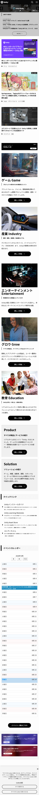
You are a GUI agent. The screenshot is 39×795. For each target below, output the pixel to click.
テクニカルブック (12, 66)
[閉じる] (38, 769)
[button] (17, 10)
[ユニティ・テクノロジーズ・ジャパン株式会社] (5, 2)
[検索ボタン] (32, 2)
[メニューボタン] (36, 2)
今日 (25, 559)
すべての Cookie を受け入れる (19, 792)
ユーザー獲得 (21, 101)
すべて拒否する (19, 787)
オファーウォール (13, 101)
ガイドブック (7, 134)
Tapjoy (5, 101)
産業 (12, 134)
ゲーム (5, 66)
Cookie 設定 (19, 782)
